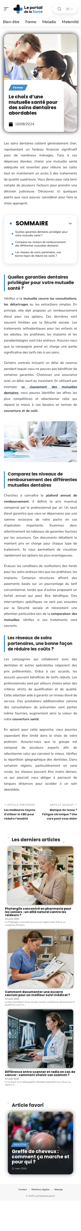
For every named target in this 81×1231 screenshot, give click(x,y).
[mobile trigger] (7, 9)
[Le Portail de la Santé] (28, 9)
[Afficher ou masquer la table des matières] (60, 223)
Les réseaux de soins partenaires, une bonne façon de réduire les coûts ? (38, 254)
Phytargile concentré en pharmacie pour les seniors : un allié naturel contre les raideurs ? (38, 912)
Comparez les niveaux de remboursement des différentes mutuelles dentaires (40, 243)
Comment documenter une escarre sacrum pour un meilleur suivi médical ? (37, 993)
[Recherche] (59, 9)
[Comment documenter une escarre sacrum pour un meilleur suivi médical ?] (40, 958)
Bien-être (20, 1144)
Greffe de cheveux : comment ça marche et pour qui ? (40, 1156)
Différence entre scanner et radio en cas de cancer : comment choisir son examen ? (40, 1073)
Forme (18, 88)
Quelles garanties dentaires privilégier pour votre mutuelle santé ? (41, 233)
